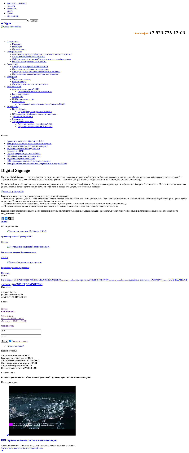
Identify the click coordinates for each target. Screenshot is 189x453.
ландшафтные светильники (138, 280)
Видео (10, 11)
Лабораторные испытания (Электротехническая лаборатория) (41, 59)
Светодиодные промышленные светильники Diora (36, 71)
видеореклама (82, 280)
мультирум (156, 279)
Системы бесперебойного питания (28, 56)
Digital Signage (19, 109)
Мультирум (17, 119)
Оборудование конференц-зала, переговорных (34, 114)
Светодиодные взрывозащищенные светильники (35, 74)
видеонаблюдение (50, 279)
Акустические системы (23, 121)
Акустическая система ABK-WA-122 (35, 124)
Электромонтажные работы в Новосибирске (22, 448)
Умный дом (17, 96)
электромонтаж (29, 283)
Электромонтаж (14, 51)
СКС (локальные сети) (22, 99)
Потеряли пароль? (15, 346)
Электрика (12, 76)
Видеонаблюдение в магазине (21, 158)
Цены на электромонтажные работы (29, 61)
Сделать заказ (18, 49)
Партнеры (17, 46)
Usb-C (16, 280)
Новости (11, 6)
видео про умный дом (68, 280)
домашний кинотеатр (98, 280)
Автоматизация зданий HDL (25, 89)
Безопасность (18, 101)
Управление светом (21, 79)
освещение (178, 279)
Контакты (16, 44)
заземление (112, 280)
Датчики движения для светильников (30, 84)
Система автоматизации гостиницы (35, 91)
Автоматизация (14, 86)
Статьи (10, 13)
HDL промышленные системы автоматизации (28, 161)
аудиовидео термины (28, 280)
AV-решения (12, 106)
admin (4, 221)
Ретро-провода (19, 81)
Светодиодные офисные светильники (30, 66)
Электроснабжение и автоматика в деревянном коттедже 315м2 (37, 163)
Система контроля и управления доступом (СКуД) (41, 104)
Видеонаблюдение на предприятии (23, 148)
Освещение (12, 64)
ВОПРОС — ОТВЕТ (17, 3)
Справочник (12, 16)
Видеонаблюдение (21, 94)
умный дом (8, 284)
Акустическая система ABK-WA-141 (35, 126)
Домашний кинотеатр (22, 116)
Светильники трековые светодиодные (30, 69)
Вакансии (11, 8)
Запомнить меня (20, 341)
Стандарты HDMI (15, 151)
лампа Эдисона (122, 280)
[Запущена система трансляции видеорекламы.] (12, 191)
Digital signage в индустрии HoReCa (35, 111)
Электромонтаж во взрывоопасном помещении (29, 143)
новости (165, 280)
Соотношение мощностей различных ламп (27, 146)
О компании (12, 41)
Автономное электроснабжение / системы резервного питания (41, 54)
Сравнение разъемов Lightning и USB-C (25, 141)
